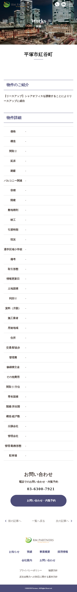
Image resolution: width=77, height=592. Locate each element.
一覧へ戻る (38, 521)
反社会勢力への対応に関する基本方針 (38, 576)
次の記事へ (62, 521)
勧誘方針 (53, 570)
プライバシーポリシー (30, 570)
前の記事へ (14, 521)
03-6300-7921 (41, 488)
